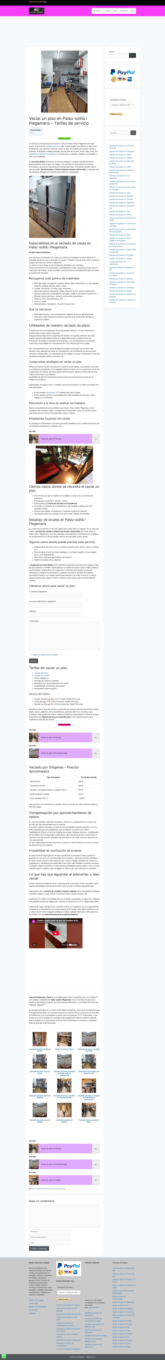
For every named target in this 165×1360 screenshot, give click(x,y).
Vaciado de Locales (42, 676)
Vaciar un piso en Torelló (121, 1321)
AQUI (44, 2)
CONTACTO (124, 11)
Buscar (111, 52)
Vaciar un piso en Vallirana (122, 1309)
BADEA (108, 11)
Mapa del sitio (91, 1357)
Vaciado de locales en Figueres (68, 1349)
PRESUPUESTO (64, 138)
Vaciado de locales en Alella (120, 155)
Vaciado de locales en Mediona (121, 196)
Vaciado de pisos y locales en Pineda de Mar (64, 1097)
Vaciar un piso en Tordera (122, 1324)
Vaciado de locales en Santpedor (122, 288)
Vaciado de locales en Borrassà (68, 1340)
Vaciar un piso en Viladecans (123, 1302)
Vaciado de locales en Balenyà (121, 279)
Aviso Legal (33, 1303)
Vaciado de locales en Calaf (120, 167)
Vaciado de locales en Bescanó (68, 1314)
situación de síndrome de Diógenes (43, 154)
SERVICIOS (97, 11)
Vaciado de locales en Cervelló (121, 199)
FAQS (115, 11)
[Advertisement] (82, 30)
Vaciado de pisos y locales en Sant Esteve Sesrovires (89, 1097)
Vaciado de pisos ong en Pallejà (40, 1121)
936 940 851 (94, 1308)
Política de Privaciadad (38, 1307)
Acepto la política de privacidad (45, 655)
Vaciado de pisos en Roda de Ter (39, 1050)
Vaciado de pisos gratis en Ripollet (40, 1097)
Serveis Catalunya (59, 1189)
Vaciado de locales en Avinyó (120, 258)
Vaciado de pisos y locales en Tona (89, 1050)
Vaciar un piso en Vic (120, 1305)
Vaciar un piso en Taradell (122, 1340)
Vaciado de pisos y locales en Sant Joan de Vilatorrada (64, 1073)
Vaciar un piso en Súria (121, 1343)
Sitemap (32, 1313)
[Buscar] (132, 55)
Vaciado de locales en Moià (119, 235)
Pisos (33, 1189)
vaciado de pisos (52, 146)
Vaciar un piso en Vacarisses (123, 1312)
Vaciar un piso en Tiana (121, 1330)
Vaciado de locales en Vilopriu (68, 1305)
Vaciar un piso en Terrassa (122, 1334)
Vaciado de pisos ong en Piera (89, 1121)
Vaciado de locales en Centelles (121, 255)
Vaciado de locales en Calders (121, 158)
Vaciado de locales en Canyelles (121, 151)
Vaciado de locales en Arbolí (96, 1336)
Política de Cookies (36, 1300)
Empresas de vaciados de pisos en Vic (88, 1072)
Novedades (33, 1310)
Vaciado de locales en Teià (119, 211)
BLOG (133, 11)
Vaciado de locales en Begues (120, 291)
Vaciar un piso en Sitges (121, 1347)
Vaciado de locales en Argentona (122, 203)
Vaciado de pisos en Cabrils (64, 1121)
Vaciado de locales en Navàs (120, 215)
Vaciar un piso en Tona (64, 1049)
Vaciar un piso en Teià (120, 1337)
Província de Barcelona (44, 1189)
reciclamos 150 (52, 392)
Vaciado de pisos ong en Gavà (40, 1072)
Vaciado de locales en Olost (120, 193)
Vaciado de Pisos (41, 673)
